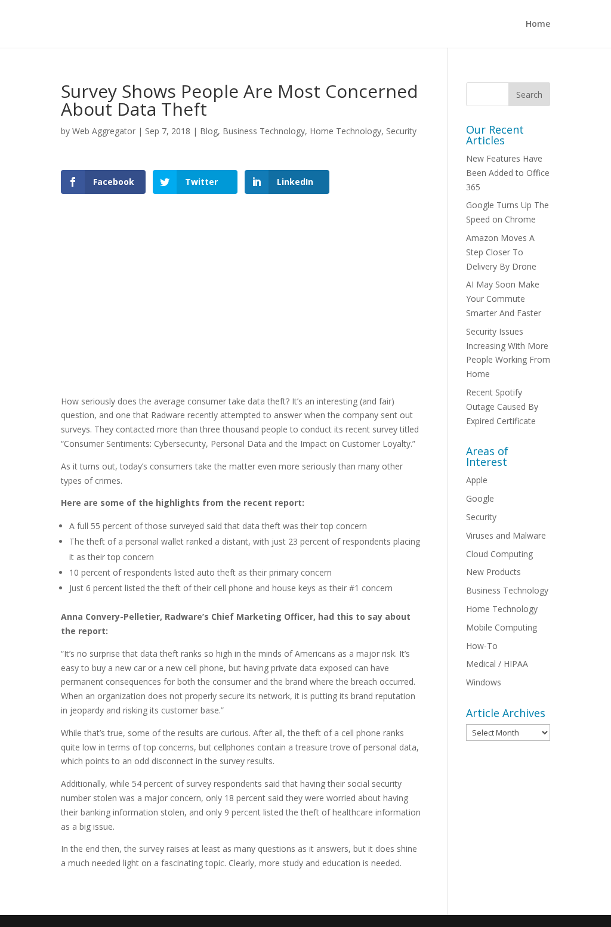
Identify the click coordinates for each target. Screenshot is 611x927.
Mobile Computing (501, 627)
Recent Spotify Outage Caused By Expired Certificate (502, 407)
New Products (493, 571)
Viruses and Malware (506, 535)
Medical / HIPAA (497, 663)
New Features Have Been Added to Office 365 (508, 173)
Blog (209, 131)
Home (538, 24)
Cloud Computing (499, 554)
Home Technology (345, 131)
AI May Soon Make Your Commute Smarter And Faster (503, 299)
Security (401, 131)
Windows (483, 682)
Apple (476, 480)
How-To (482, 645)
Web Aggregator (103, 131)
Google (480, 498)
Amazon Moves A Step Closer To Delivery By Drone (501, 252)
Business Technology (264, 131)
